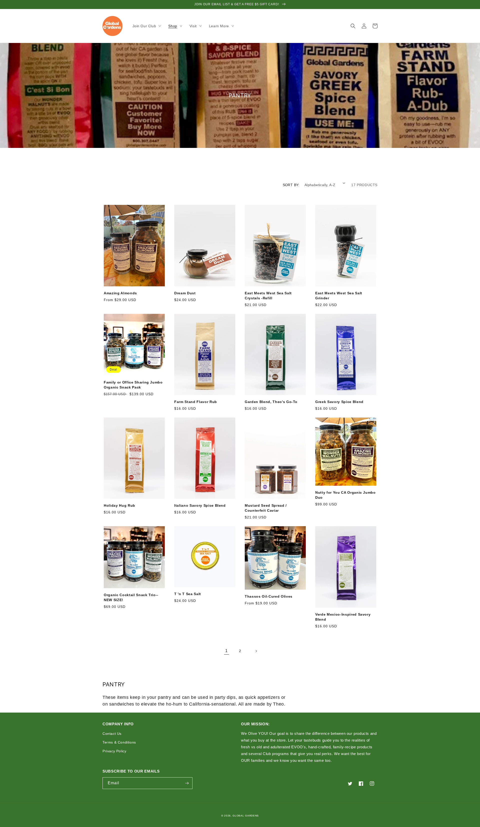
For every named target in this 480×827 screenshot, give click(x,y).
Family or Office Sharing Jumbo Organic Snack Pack (133, 384)
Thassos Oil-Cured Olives (268, 596)
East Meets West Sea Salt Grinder (338, 295)
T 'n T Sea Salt (187, 594)
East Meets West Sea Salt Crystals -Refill (268, 295)
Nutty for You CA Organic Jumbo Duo (345, 494)
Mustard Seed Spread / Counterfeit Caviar (266, 507)
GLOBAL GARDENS (245, 815)
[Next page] (253, 651)
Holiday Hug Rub (119, 505)
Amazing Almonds (120, 293)
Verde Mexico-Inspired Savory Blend (342, 616)
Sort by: (291, 185)
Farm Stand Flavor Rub (195, 402)
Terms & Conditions (119, 742)
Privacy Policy (114, 751)
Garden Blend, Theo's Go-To (271, 402)
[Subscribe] (186, 783)
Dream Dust (185, 293)
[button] (148, 26)
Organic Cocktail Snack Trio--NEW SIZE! (131, 597)
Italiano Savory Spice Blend (200, 505)
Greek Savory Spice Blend (339, 402)
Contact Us (112, 734)
